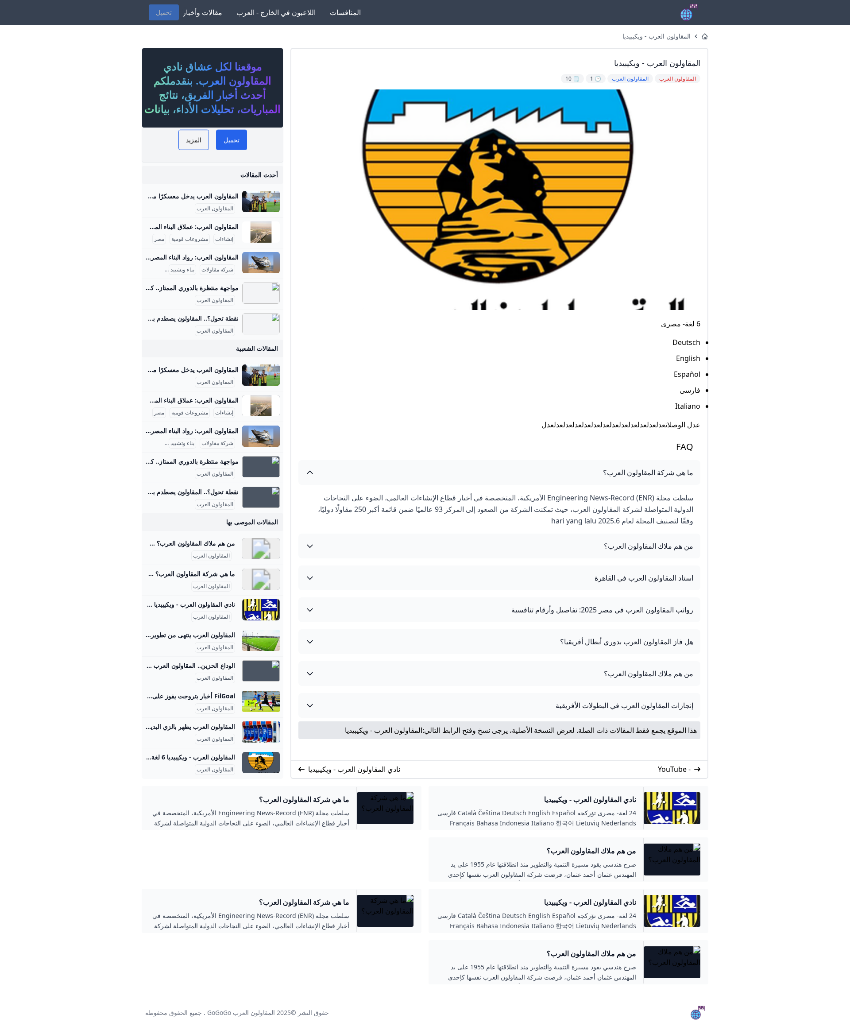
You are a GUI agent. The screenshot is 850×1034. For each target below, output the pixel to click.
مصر (159, 239)
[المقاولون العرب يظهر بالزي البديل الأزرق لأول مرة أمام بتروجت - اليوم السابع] (261, 732)
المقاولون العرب (215, 208)
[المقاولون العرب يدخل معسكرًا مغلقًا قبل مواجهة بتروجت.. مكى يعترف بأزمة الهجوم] (261, 201)
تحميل (164, 12)
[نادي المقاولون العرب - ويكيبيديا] (261, 609)
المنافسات (345, 12)
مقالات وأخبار (202, 12)
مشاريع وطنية (148, 269)
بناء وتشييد (182, 269)
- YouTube (674, 769)
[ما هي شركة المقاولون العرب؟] (261, 579)
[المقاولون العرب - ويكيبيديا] (261, 762)
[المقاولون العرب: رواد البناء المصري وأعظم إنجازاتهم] (261, 262)
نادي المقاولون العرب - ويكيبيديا (354, 769)
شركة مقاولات (217, 269)
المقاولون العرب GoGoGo (241, 1012)
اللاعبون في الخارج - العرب (276, 12)
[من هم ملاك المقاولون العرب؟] (261, 548)
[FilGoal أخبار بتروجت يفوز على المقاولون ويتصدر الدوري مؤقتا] (261, 701)
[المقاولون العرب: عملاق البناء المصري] (261, 232)
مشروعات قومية (189, 239)
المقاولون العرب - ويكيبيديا (656, 36)
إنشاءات (224, 239)
